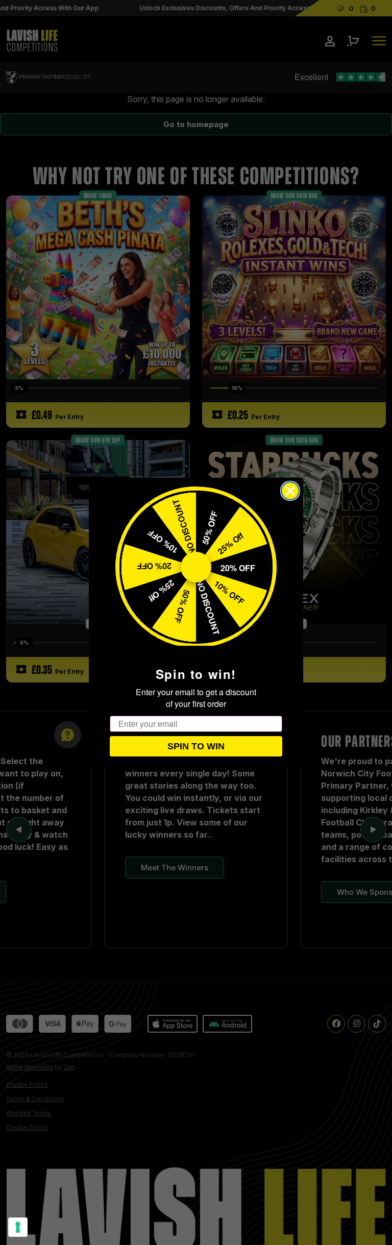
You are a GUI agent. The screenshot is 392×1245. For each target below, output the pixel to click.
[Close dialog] (290, 491)
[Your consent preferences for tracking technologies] (18, 1227)
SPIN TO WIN (196, 746)
